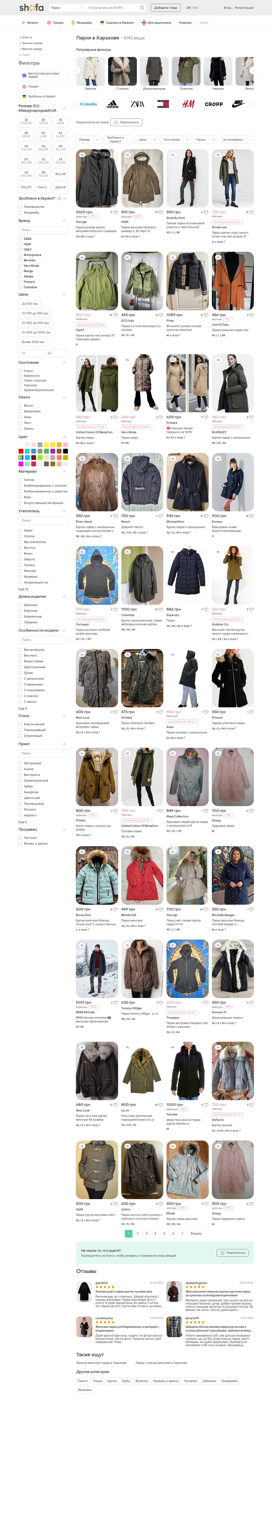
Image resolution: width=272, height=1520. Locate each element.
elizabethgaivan (196, 1283)
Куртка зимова (222, 1125)
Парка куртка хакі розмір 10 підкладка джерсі (95, 337)
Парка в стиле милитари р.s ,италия (141, 328)
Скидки (58, 23)
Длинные (30, 605)
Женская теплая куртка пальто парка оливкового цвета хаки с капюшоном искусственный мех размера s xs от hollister (232, 632)
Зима (27, 417)
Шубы (126, 1381)
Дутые (28, 673)
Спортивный (33, 736)
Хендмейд (84, 23)
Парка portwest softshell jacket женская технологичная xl (93, 632)
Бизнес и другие (36, 844)
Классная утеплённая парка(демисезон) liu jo (137, 1118)
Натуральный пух (36, 582)
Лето (27, 423)
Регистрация (244, 8)
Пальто (83, 1381)
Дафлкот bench (132, 527)
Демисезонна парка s (227, 1018)
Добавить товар (165, 8)
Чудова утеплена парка (228, 723)
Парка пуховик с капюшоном (186, 732)
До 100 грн (30, 304)
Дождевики (229, 1381)
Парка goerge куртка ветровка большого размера (96, 229)
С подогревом (34, 690)
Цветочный (32, 798)
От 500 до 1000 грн (36, 332)
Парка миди (129, 438)
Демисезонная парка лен (230, 330)
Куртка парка (85, 438)
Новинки (185, 23)
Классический (34, 724)
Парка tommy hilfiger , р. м (139, 1014)
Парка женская (131, 920)
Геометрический (36, 781)
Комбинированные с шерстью (46, 491)
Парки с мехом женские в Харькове (161, 1363)
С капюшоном (34, 679)
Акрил (28, 530)
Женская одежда (32, 43)
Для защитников (159, 23)
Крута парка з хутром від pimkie (93, 828)
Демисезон (32, 411)
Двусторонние (34, 667)
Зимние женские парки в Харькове (101, 1363)
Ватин (28, 554)
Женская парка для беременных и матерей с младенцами (127, 1329)
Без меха (30, 656)
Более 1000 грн (33, 342)
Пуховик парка (131, 831)
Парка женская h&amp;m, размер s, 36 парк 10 (139, 229)
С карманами (33, 684)
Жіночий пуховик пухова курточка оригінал (183, 328)
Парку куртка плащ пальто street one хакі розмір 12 (230, 234)
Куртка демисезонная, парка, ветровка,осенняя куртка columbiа (141, 622)
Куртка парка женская (181, 1219)
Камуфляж (31, 792)
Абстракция (32, 763)
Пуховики (190, 1381)
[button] (76, 70)
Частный (30, 838)
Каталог (33, 23)
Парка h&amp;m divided (137, 723)
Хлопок (29, 480)
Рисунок (30, 809)
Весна (28, 406)
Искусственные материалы (43, 503)
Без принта (32, 775)
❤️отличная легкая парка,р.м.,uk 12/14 (179, 430)
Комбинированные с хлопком (45, 486)
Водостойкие (33, 661)
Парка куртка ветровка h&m (95, 1215)
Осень (28, 429)
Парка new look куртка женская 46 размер (91, 1118)
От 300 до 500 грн (35, 323)
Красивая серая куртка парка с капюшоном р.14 (187, 824)
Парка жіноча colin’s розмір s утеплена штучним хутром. (141, 1217)
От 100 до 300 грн (35, 313)
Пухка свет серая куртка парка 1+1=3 (183, 922)
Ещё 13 (23, 589)
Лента (204, 23)
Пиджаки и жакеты (166, 1381)
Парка (170, 620)
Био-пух (29, 548)
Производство (34, 207)
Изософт (30, 571)
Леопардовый (34, 804)
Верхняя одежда (32, 49)
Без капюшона (34, 650)
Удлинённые (33, 616)
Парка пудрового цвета (228, 1219)
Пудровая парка (223, 826)
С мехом (30, 702)
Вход (227, 8)
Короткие (30, 611)
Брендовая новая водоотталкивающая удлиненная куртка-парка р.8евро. (230, 529)
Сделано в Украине (120, 23)
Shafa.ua (27, 37)
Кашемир (30, 577)
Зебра (28, 786)
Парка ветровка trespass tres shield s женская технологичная (187, 1025)
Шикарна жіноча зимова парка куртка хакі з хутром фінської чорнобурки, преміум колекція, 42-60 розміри (219, 1329)
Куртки (112, 1381)
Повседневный (35, 730)
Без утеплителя (35, 542)
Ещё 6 (23, 709)
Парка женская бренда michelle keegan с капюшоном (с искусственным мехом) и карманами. (230, 922)
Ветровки (85, 1390)
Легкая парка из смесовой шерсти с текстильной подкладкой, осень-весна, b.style (185, 225)
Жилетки (141, 1381)
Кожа (27, 497)
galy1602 (101, 1283)
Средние (30, 622)
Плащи (97, 1381)
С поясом (31, 696)
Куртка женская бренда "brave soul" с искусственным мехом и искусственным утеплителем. (97, 922)
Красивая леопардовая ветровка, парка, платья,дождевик (92, 725)
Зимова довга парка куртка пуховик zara (123, 1292)
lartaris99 (192, 1318)
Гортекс (29, 565)
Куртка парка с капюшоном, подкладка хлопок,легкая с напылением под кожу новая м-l (96, 529)
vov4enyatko (104, 1318)
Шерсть (29, 559)
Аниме (29, 769)
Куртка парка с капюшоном (231, 438)
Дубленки (209, 1381)
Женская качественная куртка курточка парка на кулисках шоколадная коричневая (218, 1293)
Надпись (30, 815)
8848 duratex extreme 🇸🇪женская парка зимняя (93, 1019)
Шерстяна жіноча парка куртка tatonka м (183, 1122)
